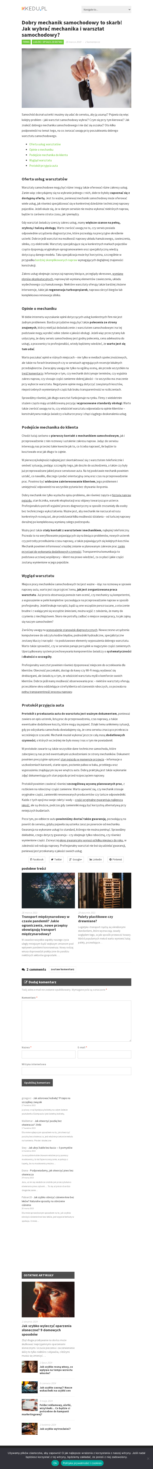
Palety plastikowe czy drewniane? (95, 918)
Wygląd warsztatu (40, 160)
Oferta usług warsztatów (45, 144)
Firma (26, 42)
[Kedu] (47, 10)
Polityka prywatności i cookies (82, 1463)
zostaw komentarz (62, 969)
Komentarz (29, 997)
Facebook (38, 859)
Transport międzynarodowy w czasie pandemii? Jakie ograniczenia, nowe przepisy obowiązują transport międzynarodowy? (46, 925)
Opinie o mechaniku (41, 149)
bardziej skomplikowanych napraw (56, 260)
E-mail (82, 1047)
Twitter (58, 859)
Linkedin (97, 859)
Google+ (77, 859)
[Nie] (148, 1458)
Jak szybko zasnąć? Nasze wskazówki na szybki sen (56, 1389)
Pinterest (117, 859)
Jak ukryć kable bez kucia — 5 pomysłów (50, 1147)
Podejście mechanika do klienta (48, 155)
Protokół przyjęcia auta (43, 166)
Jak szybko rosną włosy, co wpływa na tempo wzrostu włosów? (56, 1370)
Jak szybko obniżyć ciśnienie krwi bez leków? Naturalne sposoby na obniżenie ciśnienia (48, 1201)
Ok (55, 1463)
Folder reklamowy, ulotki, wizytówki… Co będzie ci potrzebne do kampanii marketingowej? (46, 1409)
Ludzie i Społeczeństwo (48, 42)
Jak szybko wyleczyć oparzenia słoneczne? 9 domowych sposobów (47, 1330)
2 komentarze (92, 42)
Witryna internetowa (34, 1064)
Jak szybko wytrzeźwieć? (55, 1429)
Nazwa (26, 1047)
